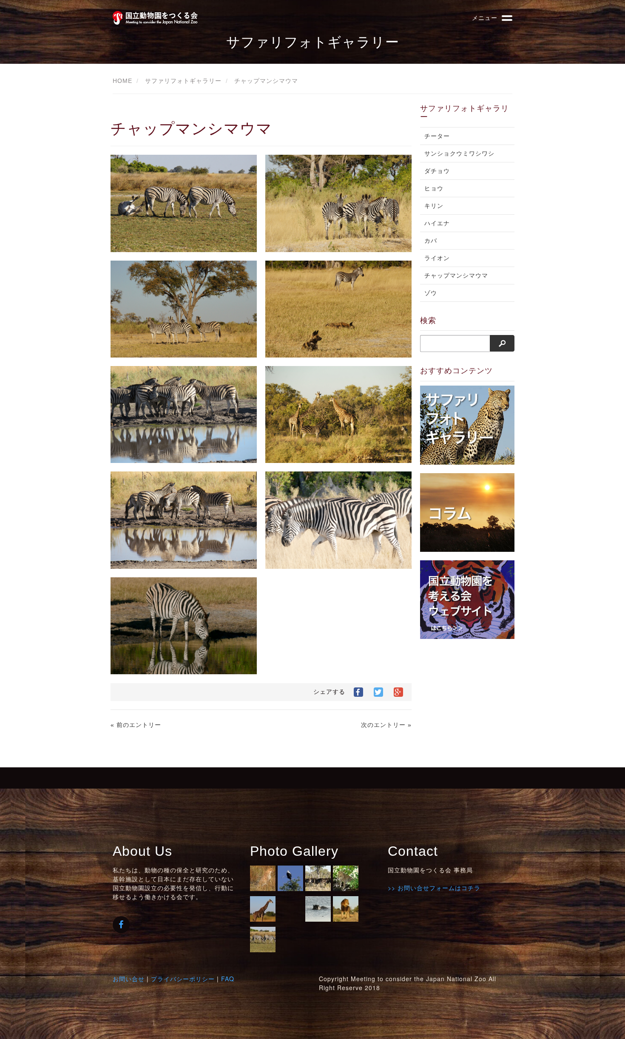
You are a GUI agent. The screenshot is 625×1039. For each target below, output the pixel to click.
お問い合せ (129, 978)
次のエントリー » (386, 724)
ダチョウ (437, 170)
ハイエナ (437, 223)
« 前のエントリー (136, 724)
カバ (430, 240)
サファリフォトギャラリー (183, 80)
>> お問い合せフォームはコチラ (434, 887)
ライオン (437, 258)
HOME (122, 80)
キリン (433, 205)
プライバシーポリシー (183, 978)
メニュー (484, 17)
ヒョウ (433, 188)
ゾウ (430, 293)
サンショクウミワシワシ (459, 153)
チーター (437, 136)
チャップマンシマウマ (266, 80)
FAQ (227, 978)
